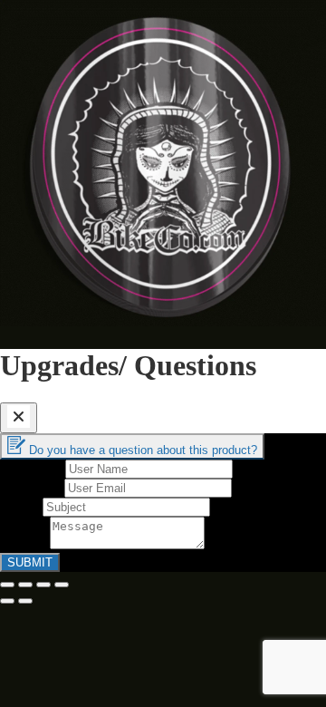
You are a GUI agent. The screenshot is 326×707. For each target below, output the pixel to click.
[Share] (25, 584)
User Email (32, 487)
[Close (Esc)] (7, 584)
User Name (32, 468)
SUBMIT (30, 562)
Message (25, 544)
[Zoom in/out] (61, 584)
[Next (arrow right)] (25, 601)
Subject (21, 506)
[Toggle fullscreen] (43, 584)
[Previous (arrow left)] (7, 601)
